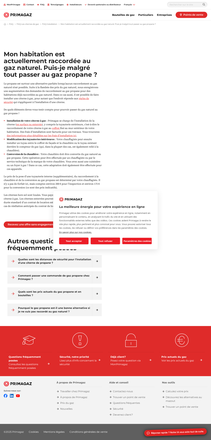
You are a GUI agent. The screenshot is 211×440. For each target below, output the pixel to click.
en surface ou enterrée (29, 124)
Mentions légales (54, 431)
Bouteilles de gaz (123, 14)
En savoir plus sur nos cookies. (75, 232)
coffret (56, 128)
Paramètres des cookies (137, 241)
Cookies (34, 431)
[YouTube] (18, 395)
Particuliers (145, 14)
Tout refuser (105, 241)
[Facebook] (5, 395)
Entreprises (164, 14)
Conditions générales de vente (89, 431)
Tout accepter (74, 241)
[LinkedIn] (12, 395)
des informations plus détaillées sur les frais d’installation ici (41, 135)
